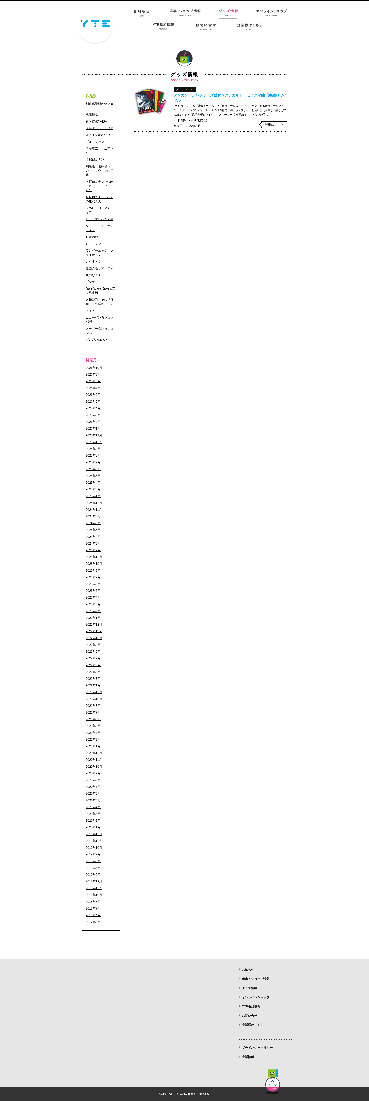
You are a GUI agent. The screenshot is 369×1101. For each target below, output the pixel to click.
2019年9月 (93, 854)
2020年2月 (93, 820)
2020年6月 (93, 793)
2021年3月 (93, 732)
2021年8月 (93, 705)
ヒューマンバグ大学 (99, 219)
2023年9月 (93, 570)
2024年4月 (93, 536)
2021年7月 (93, 712)
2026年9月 (93, 374)
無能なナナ (93, 275)
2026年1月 (93, 428)
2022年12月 (94, 624)
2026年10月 (94, 367)
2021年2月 (93, 739)
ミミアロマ (93, 243)
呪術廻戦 (92, 237)
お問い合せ (249, 1015)
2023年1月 (93, 617)
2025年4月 (93, 482)
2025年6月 (93, 469)
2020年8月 (93, 780)
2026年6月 (93, 394)
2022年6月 (93, 665)
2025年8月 (93, 455)
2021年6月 (93, 719)
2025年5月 (93, 476)
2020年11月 (94, 759)
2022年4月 (93, 672)
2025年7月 (93, 462)
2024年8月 (93, 516)
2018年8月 (93, 901)
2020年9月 (93, 773)
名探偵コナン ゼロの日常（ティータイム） (100, 186)
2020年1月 (93, 827)
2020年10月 (94, 766)
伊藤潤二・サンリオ (99, 128)
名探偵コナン (95, 159)
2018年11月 (94, 888)
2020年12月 (94, 753)
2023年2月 (93, 611)
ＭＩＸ (90, 310)
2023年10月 (94, 563)
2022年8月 (93, 651)
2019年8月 (93, 861)
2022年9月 (93, 645)
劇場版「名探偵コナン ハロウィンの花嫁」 (99, 171)
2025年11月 (94, 442)
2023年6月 (93, 584)
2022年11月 (94, 631)
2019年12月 (94, 834)
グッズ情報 (249, 988)
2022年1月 (93, 685)
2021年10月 (94, 699)
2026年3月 (93, 415)
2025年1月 (93, 496)
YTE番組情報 (251, 1006)
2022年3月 (93, 678)
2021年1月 (93, 746)
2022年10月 (94, 638)
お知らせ (248, 969)
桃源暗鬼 (92, 114)
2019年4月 (93, 868)
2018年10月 (94, 895)
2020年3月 (93, 813)
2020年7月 (93, 786)
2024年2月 (93, 550)
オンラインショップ (256, 997)
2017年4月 (93, 922)
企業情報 (248, 1057)
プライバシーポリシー (257, 1047)
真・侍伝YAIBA (96, 121)
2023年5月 (93, 590)
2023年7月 (93, 577)
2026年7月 (93, 388)
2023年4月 (93, 597)
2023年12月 (94, 557)
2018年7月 (93, 908)
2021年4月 (93, 726)
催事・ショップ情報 (256, 978)
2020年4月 (93, 807)
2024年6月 (93, 523)
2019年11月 (94, 841)
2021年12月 (94, 692)
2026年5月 (93, 401)
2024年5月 (93, 529)
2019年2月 (93, 874)
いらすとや (93, 261)
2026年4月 (93, 408)
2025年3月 (93, 489)
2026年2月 (93, 421)
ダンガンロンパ (96, 339)
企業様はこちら (252, 1024)
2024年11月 (94, 509)
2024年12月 (94, 503)
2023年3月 (93, 604)
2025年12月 (94, 435)
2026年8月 (93, 381)
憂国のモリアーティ (99, 268)
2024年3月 (93, 543)
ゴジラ (90, 281)
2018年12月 (94, 881)
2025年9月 (93, 448)
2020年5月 (93, 800)
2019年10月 (94, 847)
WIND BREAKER (98, 135)
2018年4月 (93, 915)
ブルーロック (95, 141)
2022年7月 (93, 658)
